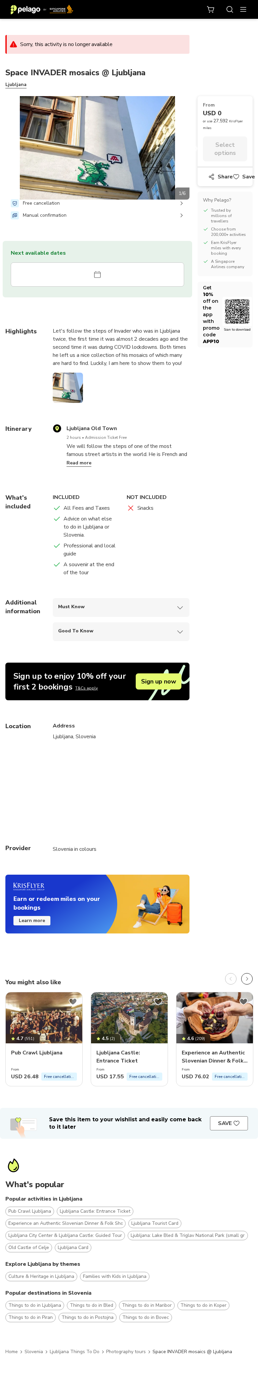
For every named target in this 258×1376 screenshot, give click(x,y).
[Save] (73, 1001)
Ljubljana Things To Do (74, 1351)
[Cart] (211, 9)
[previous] (230, 979)
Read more (79, 463)
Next (194, 148)
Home (11, 1351)
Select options (225, 149)
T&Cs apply (86, 688)
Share (225, 176)
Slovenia (34, 1351)
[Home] (42, 9)
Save (248, 176)
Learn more (32, 920)
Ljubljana (16, 84)
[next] (247, 979)
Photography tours (126, 1351)
